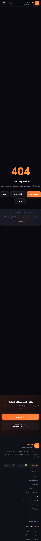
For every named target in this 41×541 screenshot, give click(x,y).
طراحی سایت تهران (32, 531)
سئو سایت (35, 484)
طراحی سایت (17, 194)
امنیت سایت (34, 513)
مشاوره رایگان (20, 417)
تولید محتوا (34, 505)
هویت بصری (34, 517)
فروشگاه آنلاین (15, 217)
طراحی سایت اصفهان (31, 535)
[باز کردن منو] (4, 3)
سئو (4, 194)
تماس (20, 201)
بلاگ (6, 217)
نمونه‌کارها (21, 221)
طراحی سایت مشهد (32, 539)
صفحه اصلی (34, 194)
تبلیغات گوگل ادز (33, 488)
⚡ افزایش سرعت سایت (30, 496)
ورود (10, 3)
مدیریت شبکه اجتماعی (31, 492)
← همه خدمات (33, 521)
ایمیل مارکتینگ (33, 509)
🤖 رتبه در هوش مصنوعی (30, 500)
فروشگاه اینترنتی (33, 480)
